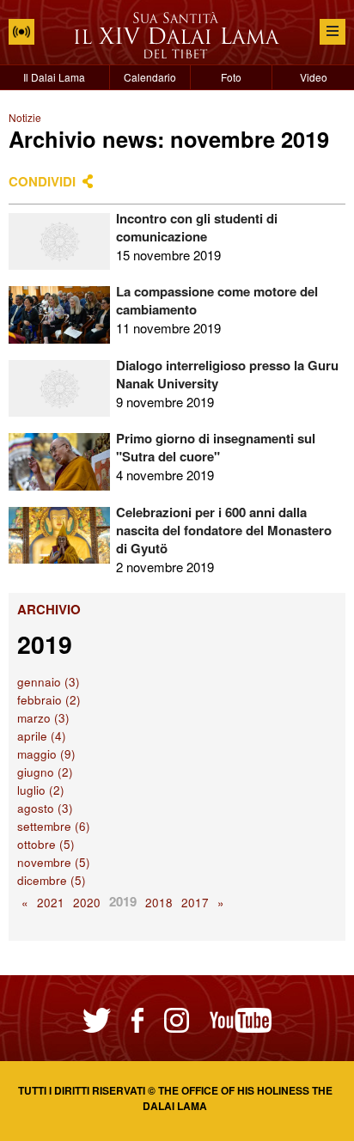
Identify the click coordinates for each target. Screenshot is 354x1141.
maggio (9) (46, 754)
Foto (231, 77)
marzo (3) (43, 718)
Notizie (25, 117)
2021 (50, 902)
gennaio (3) (48, 682)
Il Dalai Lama (54, 77)
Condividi (42, 181)
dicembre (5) (51, 880)
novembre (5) (53, 862)
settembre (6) (53, 826)
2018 (159, 902)
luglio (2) (40, 790)
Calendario (150, 77)
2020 (87, 902)
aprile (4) (41, 736)
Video (313, 77)
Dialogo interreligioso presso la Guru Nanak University (227, 374)
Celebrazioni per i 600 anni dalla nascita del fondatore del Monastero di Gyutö (224, 530)
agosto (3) (45, 808)
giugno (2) (45, 772)
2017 (195, 902)
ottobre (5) (46, 844)
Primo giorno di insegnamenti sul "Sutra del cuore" (215, 447)
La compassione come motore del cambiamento (217, 300)
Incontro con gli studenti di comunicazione (197, 227)
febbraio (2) (49, 700)
